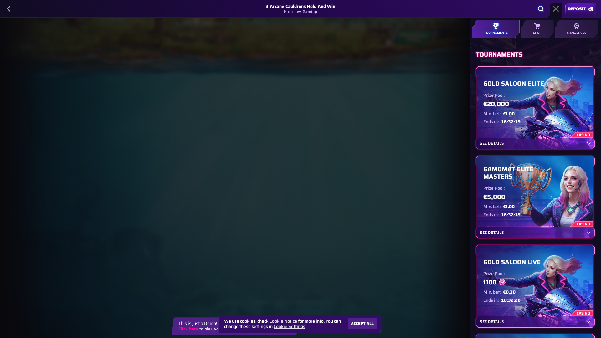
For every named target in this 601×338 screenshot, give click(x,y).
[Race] (556, 8)
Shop (537, 32)
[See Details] (588, 143)
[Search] (541, 8)
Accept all (362, 323)
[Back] (9, 9)
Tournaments (496, 32)
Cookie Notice (283, 321)
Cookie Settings (289, 326)
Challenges (576, 32)
